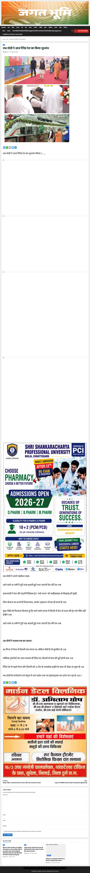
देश (22, 28)
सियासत (65, 28)
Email (4, 820)
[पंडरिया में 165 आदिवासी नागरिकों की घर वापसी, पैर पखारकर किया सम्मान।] (56, 850)
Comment (5, 795)
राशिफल (50, 28)
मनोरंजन (35, 28)
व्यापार (55, 28)
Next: (71, 782)
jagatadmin (6, 52)
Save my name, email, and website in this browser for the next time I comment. (22, 831)
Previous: (22, 782)
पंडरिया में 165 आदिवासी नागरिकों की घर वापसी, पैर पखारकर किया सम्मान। (55, 860)
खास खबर (3, 28)
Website (5, 826)
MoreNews (49, 871)
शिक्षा (60, 28)
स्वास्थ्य (8, 31)
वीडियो (40, 28)
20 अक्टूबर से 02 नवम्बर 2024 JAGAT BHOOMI (12, 34)
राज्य (9, 28)
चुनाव (45, 28)
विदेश (13, 28)
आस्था (30, 28)
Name (4, 815)
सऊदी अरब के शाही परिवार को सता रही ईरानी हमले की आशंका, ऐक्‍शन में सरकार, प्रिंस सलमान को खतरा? (34, 849)
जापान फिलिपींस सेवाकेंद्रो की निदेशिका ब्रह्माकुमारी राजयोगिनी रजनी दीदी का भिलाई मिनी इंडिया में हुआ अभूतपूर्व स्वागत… (37, 31)
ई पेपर (3, 31)
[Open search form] (72, 31)
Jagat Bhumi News (83, 31)
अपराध (17, 28)
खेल (26, 28)
